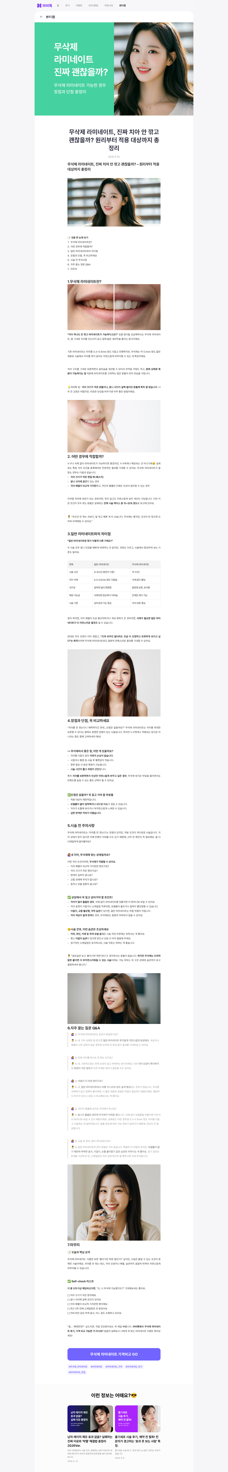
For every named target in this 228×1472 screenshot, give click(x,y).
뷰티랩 (122, 5)
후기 (67, 5)
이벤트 (79, 5)
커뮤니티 (108, 5)
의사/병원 (93, 5)
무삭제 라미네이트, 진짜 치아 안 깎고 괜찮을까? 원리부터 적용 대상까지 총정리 (115, 140)
